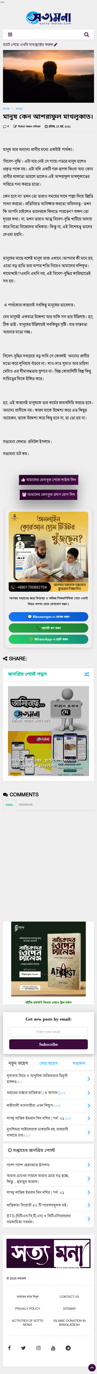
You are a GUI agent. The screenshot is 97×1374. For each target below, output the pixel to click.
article (19, 108)
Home (6, 108)
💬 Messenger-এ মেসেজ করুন (48, 617)
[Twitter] (23, 1348)
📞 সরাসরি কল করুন (48, 628)
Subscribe (48, 1044)
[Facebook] (9, 1348)
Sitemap (69, 1309)
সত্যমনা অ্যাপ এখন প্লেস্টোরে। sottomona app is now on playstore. (45, 763)
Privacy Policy (27, 1309)
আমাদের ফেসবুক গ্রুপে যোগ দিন (50, 494)
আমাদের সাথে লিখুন (28, 1297)
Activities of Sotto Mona (27, 1323)
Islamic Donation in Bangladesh (69, 1323)
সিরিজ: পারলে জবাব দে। (31, 720)
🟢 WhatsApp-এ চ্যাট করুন (48, 639)
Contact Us (69, 1297)
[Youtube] (53, 1348)
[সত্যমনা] (48, 24)
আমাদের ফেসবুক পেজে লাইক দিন (50, 480)
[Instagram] (38, 1348)
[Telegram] (68, 1348)
